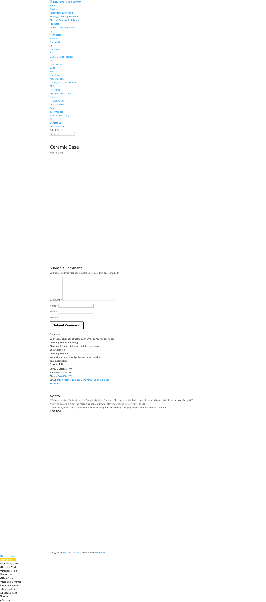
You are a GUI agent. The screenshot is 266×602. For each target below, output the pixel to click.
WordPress (99, 552)
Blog (52, 119)
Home (53, 5)
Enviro (53, 53)
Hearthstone (56, 34)
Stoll (52, 86)
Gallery (53, 97)
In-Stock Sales (57, 104)
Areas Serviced (57, 126)
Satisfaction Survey (59, 115)
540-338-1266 (65, 376)
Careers (54, 108)
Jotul (52, 31)
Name (54, 305)
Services (54, 9)
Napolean (55, 49)
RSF (52, 45)
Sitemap (54, 383)
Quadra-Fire (56, 42)
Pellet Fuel (55, 89)
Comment (56, 299)
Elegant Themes (71, 552)
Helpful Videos (57, 100)
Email (53, 311)
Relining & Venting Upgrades (64, 16)
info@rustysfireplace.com (71, 379)
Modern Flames (58, 78)
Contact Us (55, 122)
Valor (52, 67)
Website (54, 317)
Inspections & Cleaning (61, 12)
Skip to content (8, 556)
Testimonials (56, 111)
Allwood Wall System (60, 93)
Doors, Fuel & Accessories (63, 82)
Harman (54, 38)
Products (54, 23)
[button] (8, 559)
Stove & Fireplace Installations (65, 20)
